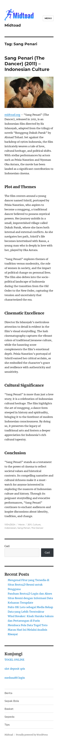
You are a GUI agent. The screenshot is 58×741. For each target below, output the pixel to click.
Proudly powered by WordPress (32, 734)
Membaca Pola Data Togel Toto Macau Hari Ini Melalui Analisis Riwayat (28, 630)
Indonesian (10, 528)
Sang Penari (23, 528)
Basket (9, 708)
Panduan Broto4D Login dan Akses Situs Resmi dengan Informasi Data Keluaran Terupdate (30, 598)
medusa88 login (15, 677)
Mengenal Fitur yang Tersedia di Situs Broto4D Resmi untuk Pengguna (28, 584)
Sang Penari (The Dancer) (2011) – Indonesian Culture (27, 63)
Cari (7, 546)
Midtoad (13, 25)
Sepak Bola (12, 701)
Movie (21, 524)
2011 (30, 524)
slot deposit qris (15, 668)
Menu (48, 18)
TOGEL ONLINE (14, 659)
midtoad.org (12, 114)
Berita (8, 693)
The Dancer (37, 528)
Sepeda (9, 716)
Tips (7, 724)
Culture (37, 524)
